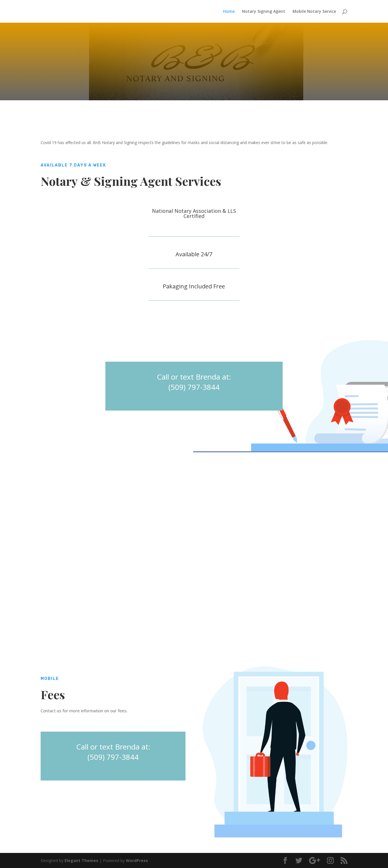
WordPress (137, 860)
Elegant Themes (81, 860)
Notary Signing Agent (263, 11)
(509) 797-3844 (194, 387)
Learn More (69, 329)
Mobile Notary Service (314, 11)
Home (229, 11)
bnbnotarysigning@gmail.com (210, 104)
